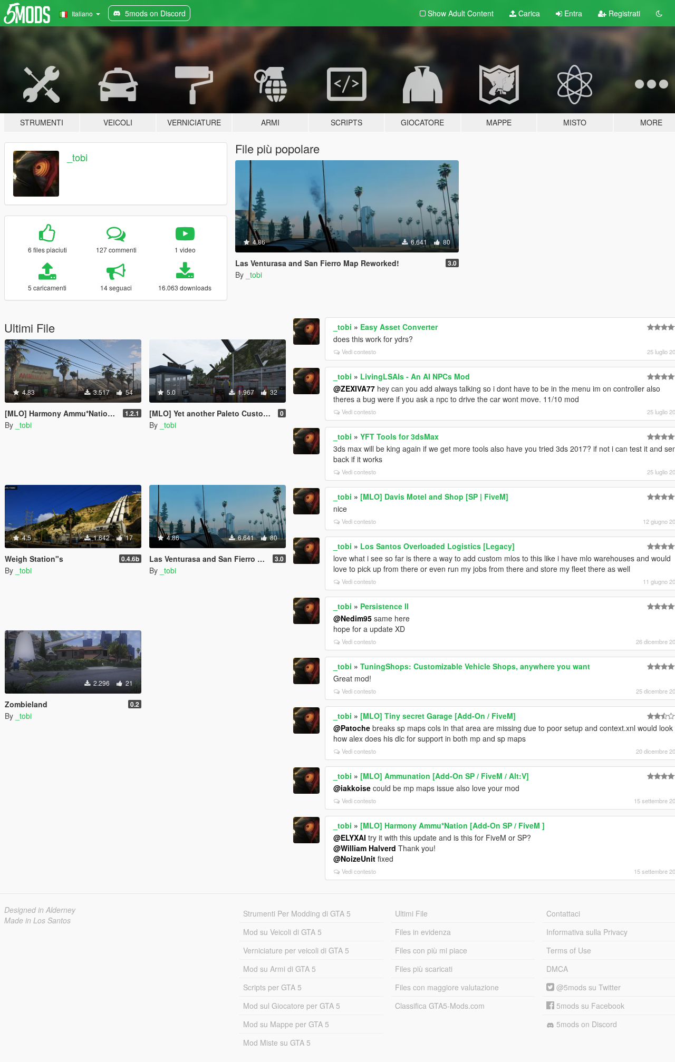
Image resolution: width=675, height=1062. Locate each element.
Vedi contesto (359, 351)
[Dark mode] (659, 13)
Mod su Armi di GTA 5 (279, 968)
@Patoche (351, 728)
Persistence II (384, 606)
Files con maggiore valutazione (447, 987)
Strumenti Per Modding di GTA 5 (297, 913)
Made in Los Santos (37, 920)
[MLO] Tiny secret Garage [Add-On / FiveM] (438, 715)
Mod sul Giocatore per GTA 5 (291, 1005)
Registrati (623, 13)
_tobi (77, 157)
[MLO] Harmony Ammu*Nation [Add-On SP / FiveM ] (452, 825)
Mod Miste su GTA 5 (277, 1042)
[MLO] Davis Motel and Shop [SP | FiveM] (434, 496)
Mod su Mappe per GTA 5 (286, 1024)
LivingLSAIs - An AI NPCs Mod (415, 376)
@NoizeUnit (354, 858)
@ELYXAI (349, 837)
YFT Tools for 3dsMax (399, 436)
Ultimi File (411, 913)
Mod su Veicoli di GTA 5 (282, 932)
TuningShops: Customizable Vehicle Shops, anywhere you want (475, 666)
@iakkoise (352, 788)
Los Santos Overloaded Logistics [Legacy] (437, 546)
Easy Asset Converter (399, 326)
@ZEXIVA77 (354, 388)
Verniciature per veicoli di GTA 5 (296, 950)
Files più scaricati (423, 968)
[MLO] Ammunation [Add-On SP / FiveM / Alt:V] (444, 776)
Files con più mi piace (431, 950)
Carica (528, 13)
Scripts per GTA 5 (272, 987)
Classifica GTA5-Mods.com (440, 1005)
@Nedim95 (352, 618)
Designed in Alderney (39, 909)
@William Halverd (364, 848)
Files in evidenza (423, 932)
